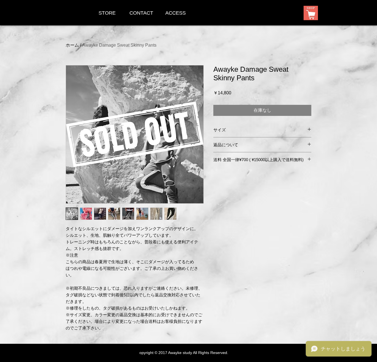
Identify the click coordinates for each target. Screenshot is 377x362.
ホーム (72, 45)
